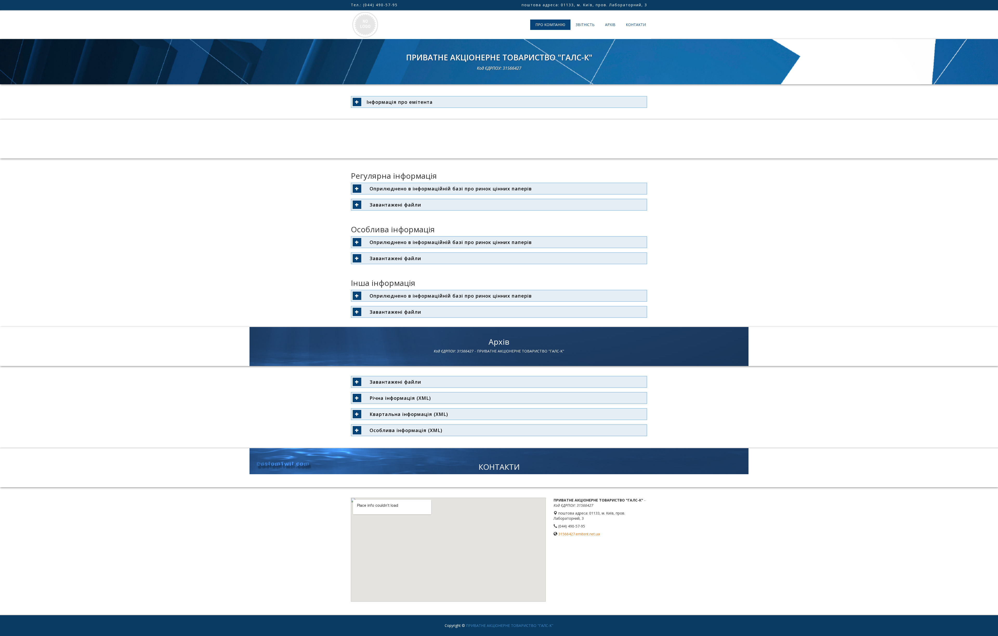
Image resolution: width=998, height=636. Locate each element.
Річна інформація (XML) (398, 398)
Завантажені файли (393, 205)
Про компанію (550, 24)
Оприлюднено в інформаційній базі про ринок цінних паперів (449, 188)
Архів (610, 24)
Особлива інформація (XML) (404, 430)
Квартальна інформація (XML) (407, 414)
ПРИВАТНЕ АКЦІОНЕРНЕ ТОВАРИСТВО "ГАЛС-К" (509, 625)
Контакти (636, 24)
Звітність (585, 24)
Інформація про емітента (399, 102)
